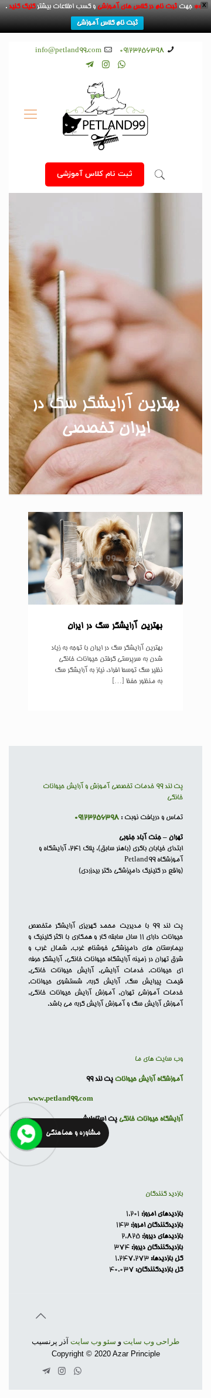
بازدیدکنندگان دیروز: (156, 1247)
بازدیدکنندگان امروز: (156, 1225)
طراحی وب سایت (151, 1341)
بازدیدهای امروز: (161, 1214)
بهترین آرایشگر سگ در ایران (114, 626)
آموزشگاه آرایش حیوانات (149, 1079)
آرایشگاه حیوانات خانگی (151, 1119)
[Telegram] (90, 66)
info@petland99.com (68, 51)
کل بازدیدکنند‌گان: (158, 1270)
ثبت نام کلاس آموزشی (107, 23)
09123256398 (142, 51)
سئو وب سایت (93, 1341)
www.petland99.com (60, 1099)
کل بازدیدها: (166, 1259)
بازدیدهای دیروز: (161, 1236)
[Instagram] (106, 66)
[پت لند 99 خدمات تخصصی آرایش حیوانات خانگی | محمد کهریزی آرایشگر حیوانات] (105, 116)
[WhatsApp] (121, 66)
